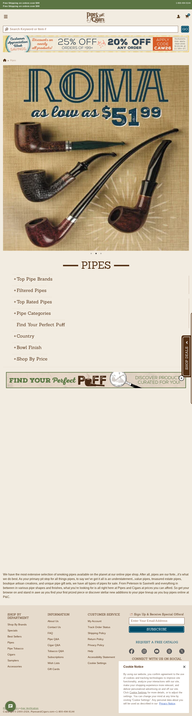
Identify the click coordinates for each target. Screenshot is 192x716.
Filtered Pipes (31, 290)
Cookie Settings (138, 692)
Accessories (15, 666)
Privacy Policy (96, 645)
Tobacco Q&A (56, 651)
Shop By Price (32, 359)
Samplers (13, 660)
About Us (53, 621)
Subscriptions (56, 657)
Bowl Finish (29, 347)
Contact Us (54, 627)
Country (25, 336)
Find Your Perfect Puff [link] (41, 324)
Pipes (11, 642)
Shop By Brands (17, 624)
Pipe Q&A (53, 639)
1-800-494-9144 (183, 3)
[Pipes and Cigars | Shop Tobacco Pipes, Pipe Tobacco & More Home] (96, 19)
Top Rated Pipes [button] (34, 302)
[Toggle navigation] (6, 16)
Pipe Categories (34, 313)
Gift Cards (54, 669)
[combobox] (90, 29)
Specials (12, 630)
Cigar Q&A (54, 645)
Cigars (11, 654)
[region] (154, 687)
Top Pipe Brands (34, 279)
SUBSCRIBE (157, 629)
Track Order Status (99, 627)
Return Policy (96, 639)
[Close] (184, 667)
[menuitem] (99, 279)
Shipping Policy (97, 633)
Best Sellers (15, 636)
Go (185, 29)
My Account (94, 621)
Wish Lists (54, 663)
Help (90, 651)
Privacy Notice (167, 703)
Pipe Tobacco (15, 648)
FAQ (50, 633)
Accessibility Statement (101, 657)
